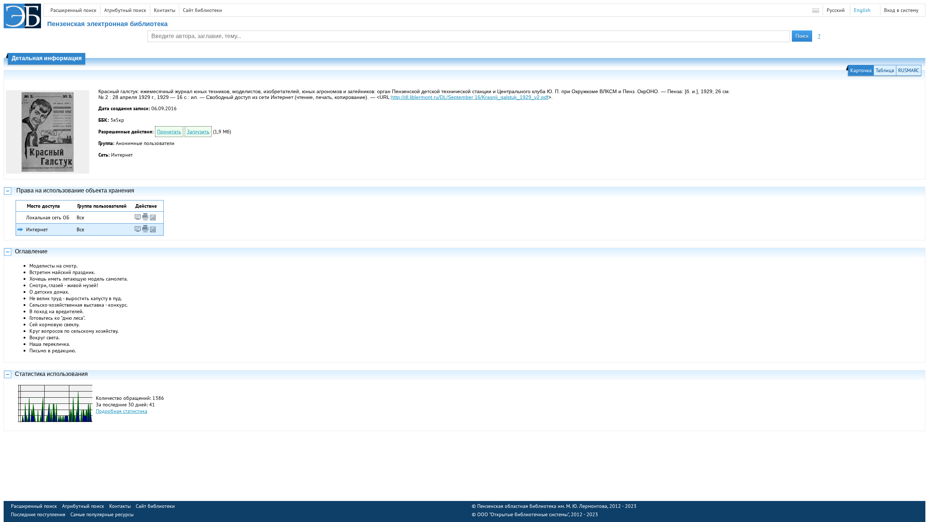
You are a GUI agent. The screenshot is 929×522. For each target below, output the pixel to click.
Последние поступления (38, 514)
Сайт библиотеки (202, 10)
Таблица (885, 70)
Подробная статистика (121, 411)
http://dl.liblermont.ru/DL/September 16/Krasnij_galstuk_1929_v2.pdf (469, 97)
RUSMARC (908, 70)
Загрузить (198, 131)
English (862, 10)
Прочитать (169, 131)
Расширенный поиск (73, 10)
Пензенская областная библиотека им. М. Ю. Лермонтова (542, 506)
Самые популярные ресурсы (102, 514)
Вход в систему (901, 10)
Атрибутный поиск (125, 10)
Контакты (164, 10)
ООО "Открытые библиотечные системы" (523, 514)
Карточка (861, 70)
